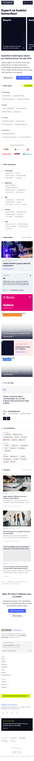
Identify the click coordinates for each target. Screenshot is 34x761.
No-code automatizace (25, 137)
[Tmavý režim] (20, 752)
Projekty (3, 661)
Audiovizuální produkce (8, 121)
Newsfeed (4, 664)
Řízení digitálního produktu (8, 133)
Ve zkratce (4, 667)
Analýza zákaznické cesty (8, 99)
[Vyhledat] (27, 2)
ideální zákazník (11, 581)
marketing (19, 581)
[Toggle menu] (30, 2)
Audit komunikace (6, 95)
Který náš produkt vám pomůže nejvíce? (15, 696)
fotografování (5, 583)
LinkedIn (3, 681)
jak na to (25, 581)
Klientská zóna (7, 675)
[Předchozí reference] (4, 418)
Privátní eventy (17, 111)
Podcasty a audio (20, 121)
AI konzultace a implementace (9, 137)
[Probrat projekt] (22, 85)
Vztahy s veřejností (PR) (8, 108)
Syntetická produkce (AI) (21, 124)
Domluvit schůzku (18, 610)
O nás (2, 669)
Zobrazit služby (17, 616)
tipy (11, 583)
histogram (16, 583)
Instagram (4, 687)
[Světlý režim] (14, 752)
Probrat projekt (25, 77)
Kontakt (3, 672)
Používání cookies (20, 756)
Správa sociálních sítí (21, 108)
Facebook (4, 684)
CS (24, 2)
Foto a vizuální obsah (7, 124)
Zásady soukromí (10, 756)
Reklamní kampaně (6, 111)
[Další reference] (8, 418)
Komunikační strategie (18, 95)
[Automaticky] (17, 752)
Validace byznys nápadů (23, 99)
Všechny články (27, 470)
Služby (3, 659)
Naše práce (9, 77)
